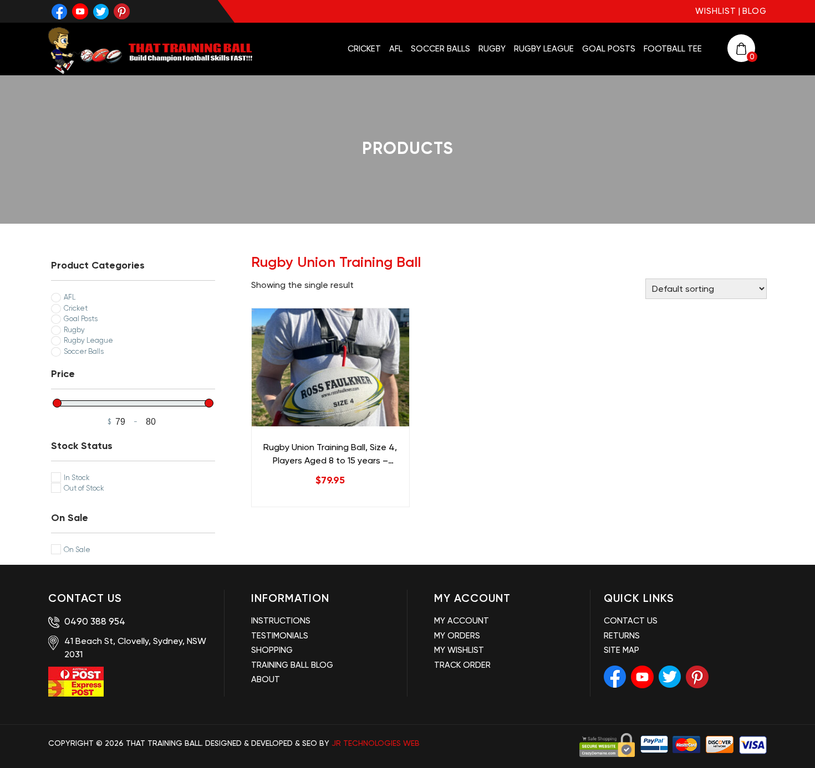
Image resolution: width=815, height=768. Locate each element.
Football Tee (673, 49)
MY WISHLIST (459, 650)
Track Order (462, 665)
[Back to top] (794, 740)
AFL (396, 49)
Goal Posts (608, 49)
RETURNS (622, 636)
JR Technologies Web (376, 743)
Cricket (364, 49)
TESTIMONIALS (279, 636)
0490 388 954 (93, 621)
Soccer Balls (440, 49)
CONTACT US (631, 621)
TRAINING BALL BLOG (292, 665)
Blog (754, 11)
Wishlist (715, 11)
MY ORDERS (457, 636)
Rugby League (544, 49)
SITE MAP (621, 650)
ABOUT (265, 679)
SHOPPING (272, 650)
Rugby (492, 49)
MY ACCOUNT (461, 621)
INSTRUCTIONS (280, 621)
